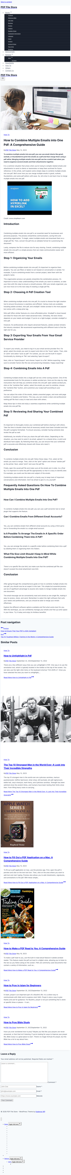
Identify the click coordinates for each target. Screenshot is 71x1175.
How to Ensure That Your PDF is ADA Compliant (18, 630)
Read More (17, 677)
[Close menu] (1, 1119)
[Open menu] (3, 78)
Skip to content (6, 2)
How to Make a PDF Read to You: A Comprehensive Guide (34, 948)
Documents (9, 63)
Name (39, 1086)
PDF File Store (11, 150)
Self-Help (10, 20)
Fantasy (10, 25)
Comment (52, 1082)
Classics (10, 28)
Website (39, 1096)
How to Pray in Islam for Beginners (22, 985)
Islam (9, 1162)
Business (10, 23)
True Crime (11, 46)
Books (6, 1124)
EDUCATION (10, 52)
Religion (6, 1158)
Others (7, 68)
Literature (10, 36)
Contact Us (9, 71)
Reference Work (12, 18)
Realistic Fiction (12, 31)
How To (8, 66)
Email (39, 1091)
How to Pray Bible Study (17, 1022)
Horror (9, 39)
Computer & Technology (14, 33)
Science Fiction (12, 44)
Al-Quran (14, 60)
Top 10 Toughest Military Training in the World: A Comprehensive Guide (27, 636)
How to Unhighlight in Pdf (18, 655)
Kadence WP (40, 1112)
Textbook (10, 15)
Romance (10, 49)
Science (10, 41)
